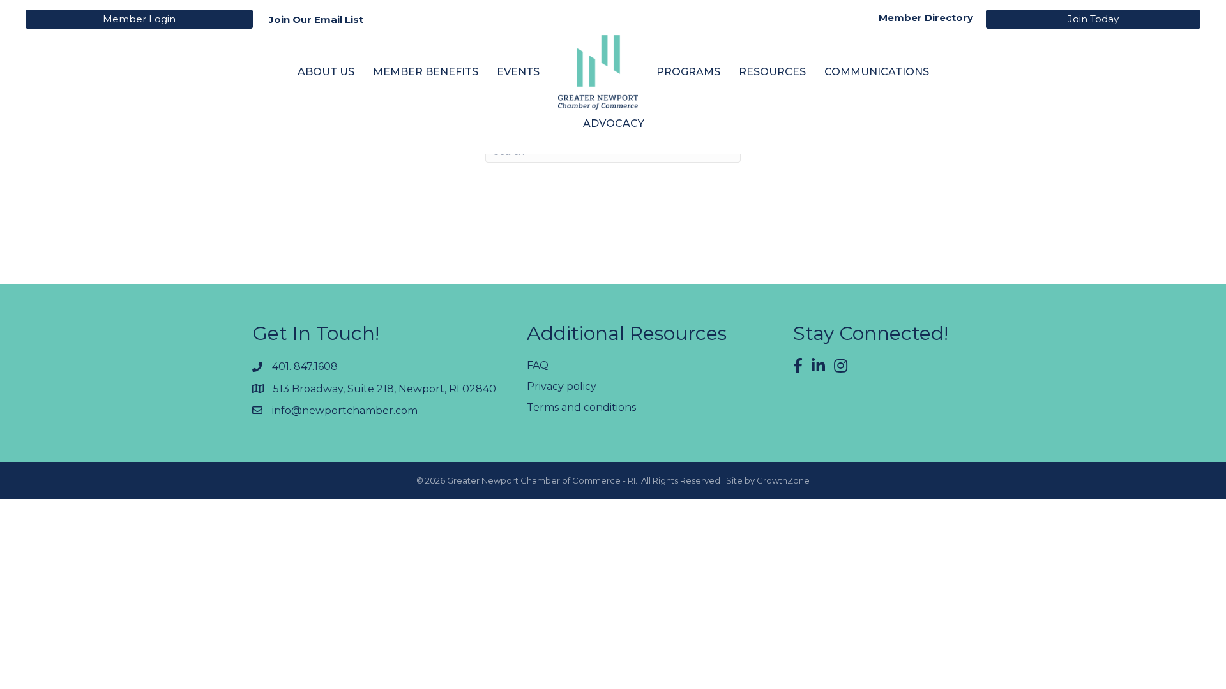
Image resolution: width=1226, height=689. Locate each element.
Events (518, 72)
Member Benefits (425, 72)
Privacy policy (561, 386)
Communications (876, 72)
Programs (688, 72)
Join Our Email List (316, 19)
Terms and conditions (581, 407)
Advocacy (613, 123)
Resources (772, 72)
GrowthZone (783, 480)
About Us (326, 72)
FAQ (538, 365)
